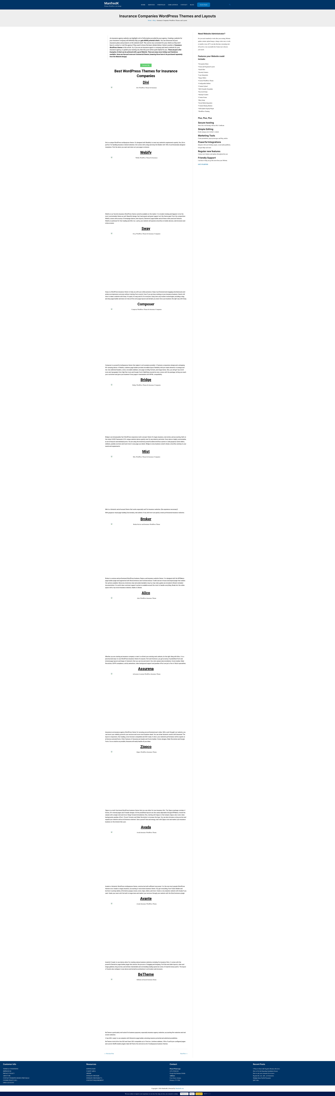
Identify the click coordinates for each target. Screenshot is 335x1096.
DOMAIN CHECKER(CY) (94, 1078)
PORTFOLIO (161, 5)
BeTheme (146, 974)
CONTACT (184, 5)
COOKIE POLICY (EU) (10, 1080)
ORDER (88, 1073)
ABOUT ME (6, 1076)
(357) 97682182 (174, 1071)
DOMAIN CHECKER (92, 1076)
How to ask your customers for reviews (263, 1073)
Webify (146, 152)
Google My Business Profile (177, 1073)
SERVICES (151, 5)
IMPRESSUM (7, 1071)
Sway (146, 228)
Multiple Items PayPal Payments (262, 1078)
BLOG (192, 5)
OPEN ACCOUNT (8, 1082)
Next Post (183, 1053)
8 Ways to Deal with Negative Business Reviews (266, 1069)
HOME (143, 5)
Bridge (146, 380)
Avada (146, 827)
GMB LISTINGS (173, 5)
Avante (146, 898)
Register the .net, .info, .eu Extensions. (263, 1076)
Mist (146, 451)
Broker (145, 519)
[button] (203, 5)
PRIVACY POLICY (9, 1073)
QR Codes (256, 1080)
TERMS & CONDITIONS (10, 1069)
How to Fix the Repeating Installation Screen (265, 1071)
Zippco (145, 747)
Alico (146, 593)
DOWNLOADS (90, 1069)
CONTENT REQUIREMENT (95, 1080)
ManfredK (111, 3)
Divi (146, 82)
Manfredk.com (180, 1088)
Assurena (146, 669)
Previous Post (109, 1053)
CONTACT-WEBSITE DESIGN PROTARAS (16, 1078)
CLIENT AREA (91, 1071)
